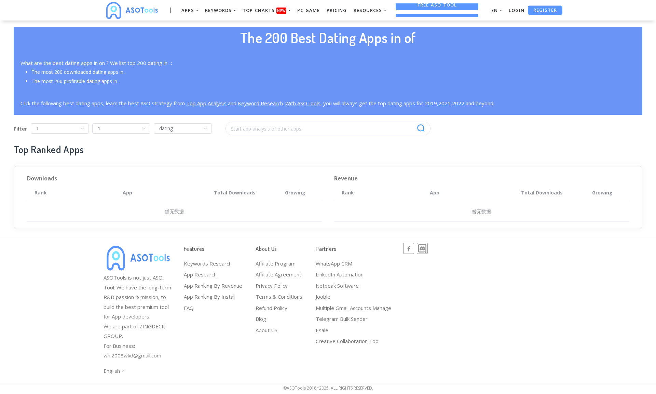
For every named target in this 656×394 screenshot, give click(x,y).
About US (266, 330)
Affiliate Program (276, 263)
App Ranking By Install (209, 296)
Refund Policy (271, 307)
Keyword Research (260, 103)
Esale (322, 330)
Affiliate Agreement (278, 274)
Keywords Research (208, 263)
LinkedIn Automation (340, 274)
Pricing (337, 10)
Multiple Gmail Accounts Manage (353, 307)
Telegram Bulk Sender (342, 318)
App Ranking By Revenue (213, 285)
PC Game (308, 10)
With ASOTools (302, 103)
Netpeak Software (337, 285)
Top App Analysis (206, 103)
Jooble (323, 296)
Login (516, 10)
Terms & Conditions (279, 296)
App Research (200, 274)
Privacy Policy (272, 285)
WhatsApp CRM (334, 263)
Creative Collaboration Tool (348, 341)
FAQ (189, 307)
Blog (261, 318)
